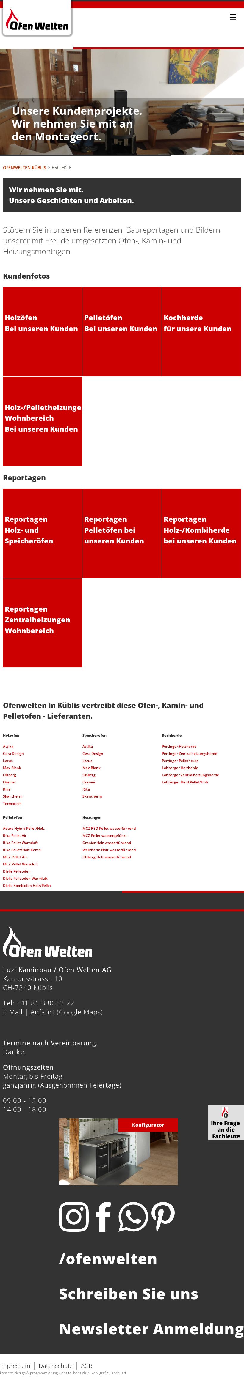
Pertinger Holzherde (179, 746)
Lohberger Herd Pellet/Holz (185, 782)
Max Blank (12, 767)
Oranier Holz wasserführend (106, 842)
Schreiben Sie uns (129, 1293)
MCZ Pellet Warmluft (20, 864)
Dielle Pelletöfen (17, 871)
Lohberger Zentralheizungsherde (190, 774)
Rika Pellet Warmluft (20, 842)
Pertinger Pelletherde (180, 760)
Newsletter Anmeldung (151, 1329)
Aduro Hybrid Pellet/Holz (24, 828)
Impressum (15, 1366)
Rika (6, 789)
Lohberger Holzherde (180, 767)
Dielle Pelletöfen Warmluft (25, 878)
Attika (8, 746)
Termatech (12, 803)
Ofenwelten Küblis (24, 167)
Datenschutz (56, 1366)
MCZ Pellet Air (15, 857)
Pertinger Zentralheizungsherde (189, 753)
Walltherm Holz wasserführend (109, 849)
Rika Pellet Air (14, 835)
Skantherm (12, 796)
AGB (87, 1366)
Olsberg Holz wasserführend (106, 857)
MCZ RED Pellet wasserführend (109, 828)
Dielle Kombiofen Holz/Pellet (27, 885)
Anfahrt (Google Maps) (67, 1011)
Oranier (9, 782)
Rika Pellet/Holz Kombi (22, 849)
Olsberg (9, 774)
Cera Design (13, 753)
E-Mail (13, 1011)
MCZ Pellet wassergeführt (104, 835)
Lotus (8, 760)
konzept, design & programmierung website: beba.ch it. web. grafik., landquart (63, 1372)
